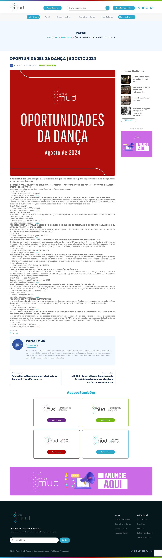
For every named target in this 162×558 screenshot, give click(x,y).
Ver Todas (128, 120)
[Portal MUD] (17, 7)
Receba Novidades (123, 8)
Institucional (32, 17)
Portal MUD (18, 65)
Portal (47, 17)
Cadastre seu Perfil (144, 538)
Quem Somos (142, 519)
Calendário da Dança (87, 17)
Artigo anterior (34, 376)
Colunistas (141, 524)
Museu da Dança (125, 17)
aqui (37, 195)
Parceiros (140, 528)
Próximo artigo (92, 377)
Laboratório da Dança (64, 17)
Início (49, 37)
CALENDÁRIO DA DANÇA (64, 37)
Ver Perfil (32, 345)
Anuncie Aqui (52, 8)
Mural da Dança (107, 17)
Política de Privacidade (60, 551)
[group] (136, 144)
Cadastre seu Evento (144, 533)
